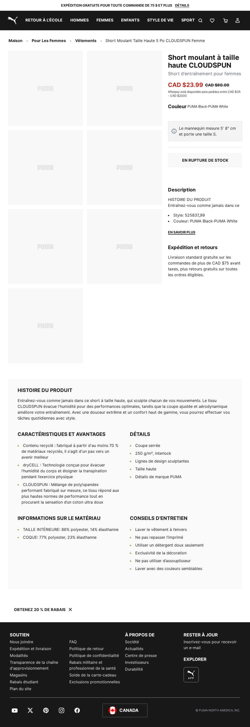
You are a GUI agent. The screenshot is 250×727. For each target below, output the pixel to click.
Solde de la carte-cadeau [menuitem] (92, 675)
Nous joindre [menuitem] (21, 641)
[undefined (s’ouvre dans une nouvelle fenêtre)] (191, 674)
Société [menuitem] (132, 641)
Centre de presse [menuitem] (141, 655)
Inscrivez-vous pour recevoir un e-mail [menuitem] (210, 644)
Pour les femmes (49, 40)
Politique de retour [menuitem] (86, 648)
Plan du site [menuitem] (20, 688)
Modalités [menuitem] (19, 655)
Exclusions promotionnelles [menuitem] (94, 681)
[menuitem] (43, 20)
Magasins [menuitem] (18, 675)
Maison (15, 40)
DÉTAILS (182, 5)
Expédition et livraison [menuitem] (30, 648)
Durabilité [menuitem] (134, 669)
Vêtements (85, 40)
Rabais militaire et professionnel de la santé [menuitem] (93, 665)
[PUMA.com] (12, 20)
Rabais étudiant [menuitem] (24, 681)
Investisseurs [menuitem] (137, 662)
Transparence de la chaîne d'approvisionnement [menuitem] (34, 665)
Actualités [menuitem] (134, 648)
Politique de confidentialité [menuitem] (94, 655)
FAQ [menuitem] (73, 641)
